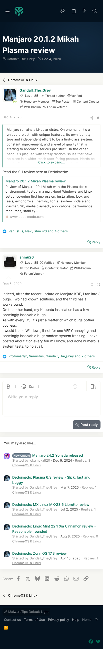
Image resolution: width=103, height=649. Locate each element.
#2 (98, 284)
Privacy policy (58, 620)
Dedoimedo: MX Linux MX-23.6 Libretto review (51, 504)
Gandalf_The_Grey (21, 59)
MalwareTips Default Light (28, 612)
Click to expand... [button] (51, 162)
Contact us (12, 620)
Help (75, 620)
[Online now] (14, 101)
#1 (98, 118)
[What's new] (84, 11)
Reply (96, 242)
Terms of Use (34, 620)
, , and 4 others (38, 231)
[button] (7, 11)
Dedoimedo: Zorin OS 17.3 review (39, 553)
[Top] (96, 620)
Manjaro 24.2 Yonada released (48, 455)
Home (87, 620)
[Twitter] (98, 641)
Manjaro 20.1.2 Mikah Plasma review (36, 181)
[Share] (91, 118)
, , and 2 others (51, 356)
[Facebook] (90, 641)
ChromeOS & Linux (26, 465)
